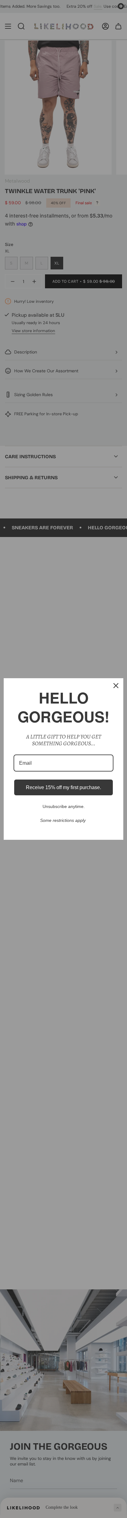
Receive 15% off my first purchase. (63, 787)
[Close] (116, 685)
